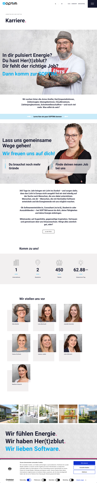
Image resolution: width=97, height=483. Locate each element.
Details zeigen (80, 480)
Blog (69, 3)
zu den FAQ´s (48, 231)
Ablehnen (84, 472)
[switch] (44, 480)
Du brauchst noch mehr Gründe (23, 166)
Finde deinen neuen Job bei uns (70, 166)
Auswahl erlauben (84, 467)
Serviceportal (81, 3)
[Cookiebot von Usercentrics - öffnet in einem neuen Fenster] (9, 480)
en (61, 3)
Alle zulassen (84, 463)
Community (74, 3)
